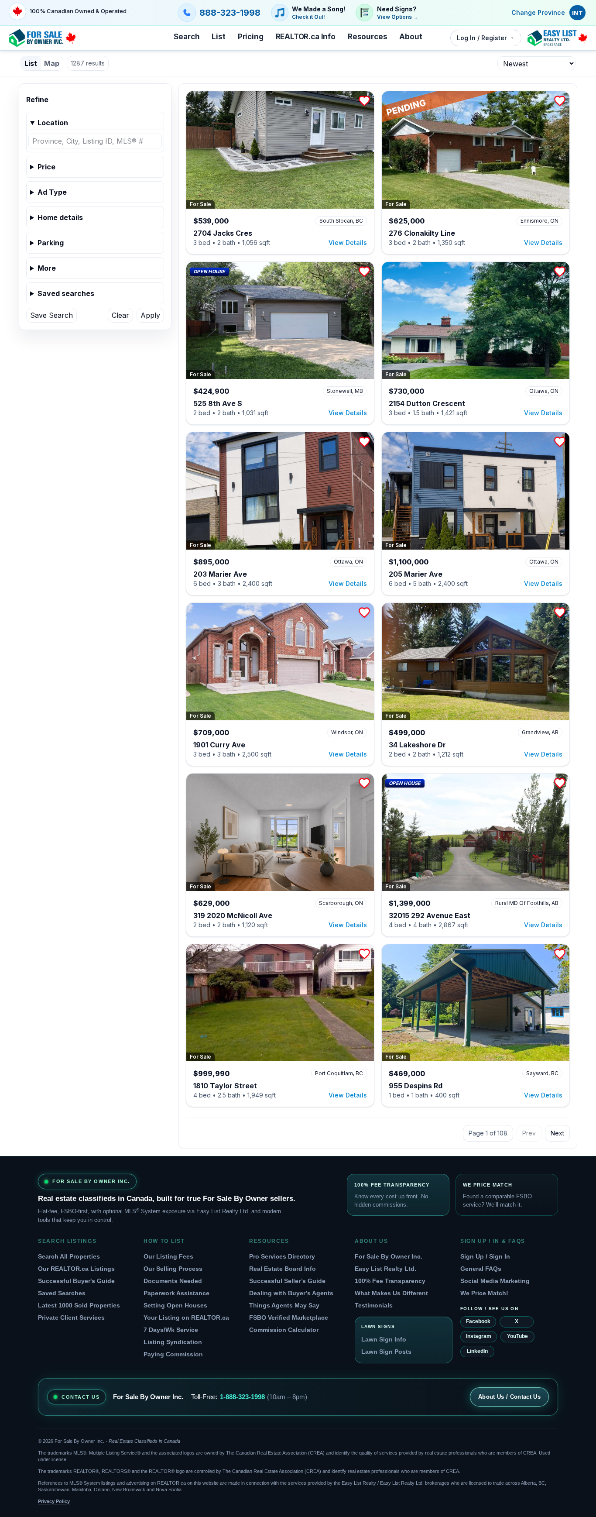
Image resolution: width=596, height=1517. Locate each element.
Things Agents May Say (284, 1305)
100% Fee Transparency (390, 1280)
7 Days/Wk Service (171, 1329)
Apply (150, 315)
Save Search (51, 315)
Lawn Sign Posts (386, 1351)
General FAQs (480, 1268)
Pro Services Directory (282, 1256)
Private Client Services (71, 1317)
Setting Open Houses (175, 1305)
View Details (348, 242)
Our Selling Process (173, 1268)
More (47, 268)
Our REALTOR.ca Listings (76, 1268)
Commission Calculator (284, 1329)
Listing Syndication (173, 1341)
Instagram (478, 1336)
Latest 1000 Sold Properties (79, 1305)
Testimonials (374, 1305)
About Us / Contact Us (509, 1396)
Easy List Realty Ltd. (385, 1268)
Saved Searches (62, 1293)
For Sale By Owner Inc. (388, 1256)
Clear (120, 315)
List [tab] (30, 63)
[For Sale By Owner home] (42, 38)
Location (53, 122)
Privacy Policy (54, 1501)
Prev (529, 1133)
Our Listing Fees (168, 1256)
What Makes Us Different (391, 1293)
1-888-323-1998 (242, 1396)
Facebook (478, 1321)
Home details (60, 217)
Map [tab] (51, 63)
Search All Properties (69, 1256)
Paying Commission (173, 1354)
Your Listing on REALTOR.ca (186, 1317)
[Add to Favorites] (364, 101)
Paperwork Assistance (176, 1293)
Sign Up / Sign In (485, 1256)
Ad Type (52, 192)
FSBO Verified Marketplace (288, 1317)
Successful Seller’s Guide (287, 1280)
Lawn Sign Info (383, 1339)
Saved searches (66, 293)
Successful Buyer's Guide (76, 1280)
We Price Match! (484, 1293)
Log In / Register (482, 37)
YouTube (517, 1336)
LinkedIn (477, 1351)
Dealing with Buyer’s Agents (291, 1293)
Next (557, 1133)
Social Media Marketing (495, 1280)
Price (46, 166)
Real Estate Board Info (282, 1268)
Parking (51, 242)
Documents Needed (173, 1280)
